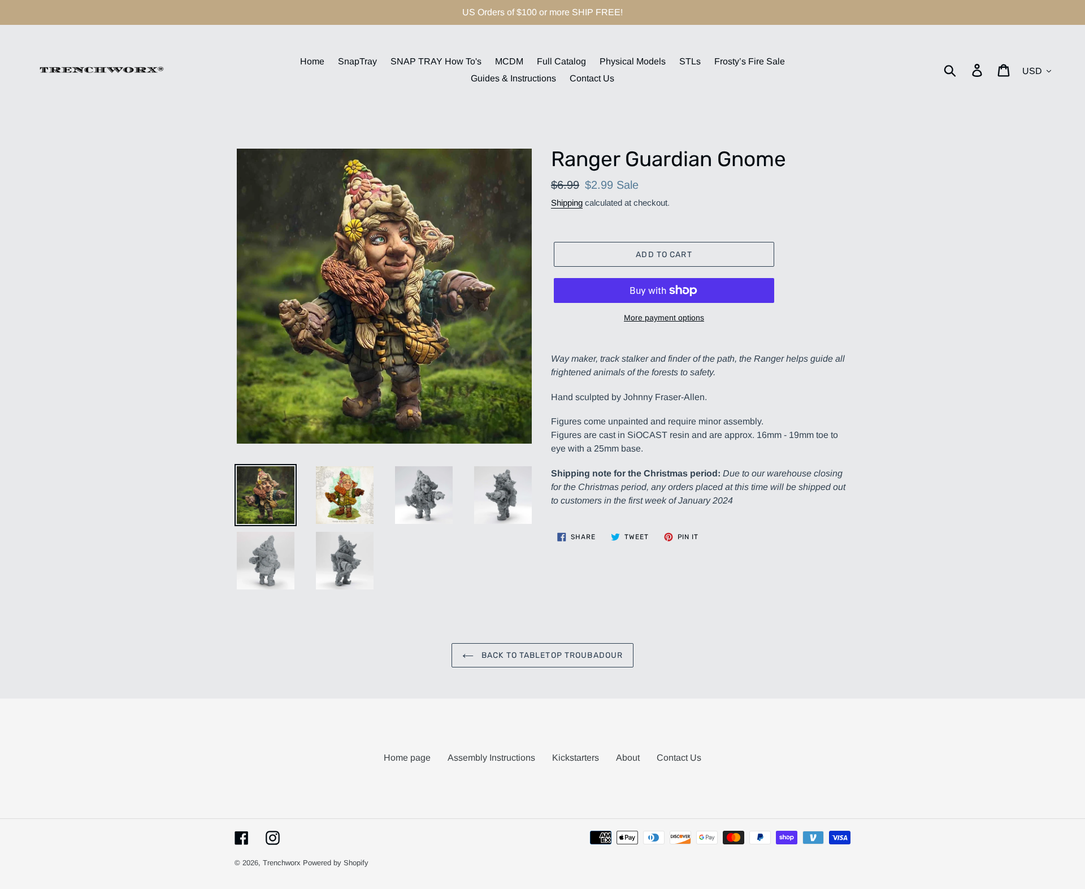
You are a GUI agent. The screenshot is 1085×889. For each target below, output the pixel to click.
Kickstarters (575, 757)
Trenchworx (282, 862)
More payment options (664, 317)
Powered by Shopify (335, 862)
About (628, 757)
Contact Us (679, 757)
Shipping (567, 202)
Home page (407, 757)
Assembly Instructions (491, 757)
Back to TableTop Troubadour (551, 655)
